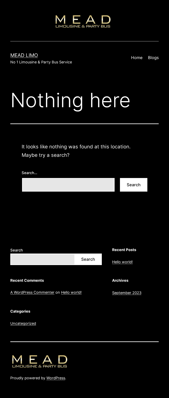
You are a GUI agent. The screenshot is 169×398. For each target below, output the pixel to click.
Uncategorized (23, 323)
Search (16, 250)
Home (137, 57)
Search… (29, 173)
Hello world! (122, 262)
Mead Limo (24, 55)
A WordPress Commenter (32, 292)
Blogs (153, 57)
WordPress (55, 378)
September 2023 (126, 293)
